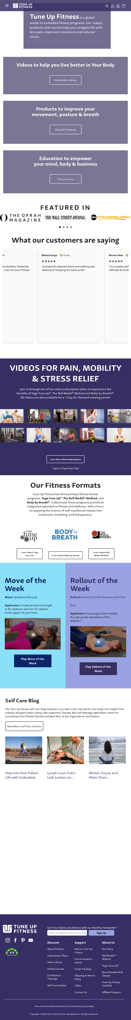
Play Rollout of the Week (98, 668)
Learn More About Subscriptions (65, 459)
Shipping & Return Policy (85, 977)
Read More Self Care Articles (24, 726)
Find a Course (65, 179)
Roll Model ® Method (109, 957)
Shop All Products (65, 129)
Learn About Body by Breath (65, 555)
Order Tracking (83, 969)
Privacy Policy (75, 1006)
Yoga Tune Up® (110, 965)
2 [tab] (64, 227)
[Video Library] (118, 6)
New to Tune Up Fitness (83, 950)
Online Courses (55, 968)
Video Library (54, 962)
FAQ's (78, 985)
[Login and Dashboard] (112, 6)
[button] (22, 952)
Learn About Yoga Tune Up (29, 554)
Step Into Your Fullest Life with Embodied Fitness (21, 777)
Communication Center (83, 960)
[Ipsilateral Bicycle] (33, 633)
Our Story (107, 949)
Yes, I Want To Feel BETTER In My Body (60, 874)
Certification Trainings (54, 976)
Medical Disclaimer (59, 1006)
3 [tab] (67, 227)
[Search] (107, 6)
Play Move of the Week (32, 661)
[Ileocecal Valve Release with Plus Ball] (98, 641)
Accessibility (88, 1006)
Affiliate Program (111, 992)
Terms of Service (41, 1006)
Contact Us (81, 992)
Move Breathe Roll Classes (112, 973)
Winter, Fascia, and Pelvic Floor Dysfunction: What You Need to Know (103, 779)
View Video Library (65, 80)
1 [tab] (60, 227)
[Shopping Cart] (123, 5)
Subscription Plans (57, 955)
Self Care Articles (56, 985)
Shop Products (55, 949)
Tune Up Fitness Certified (111, 983)
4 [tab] (71, 227)
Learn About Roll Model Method (101, 554)
